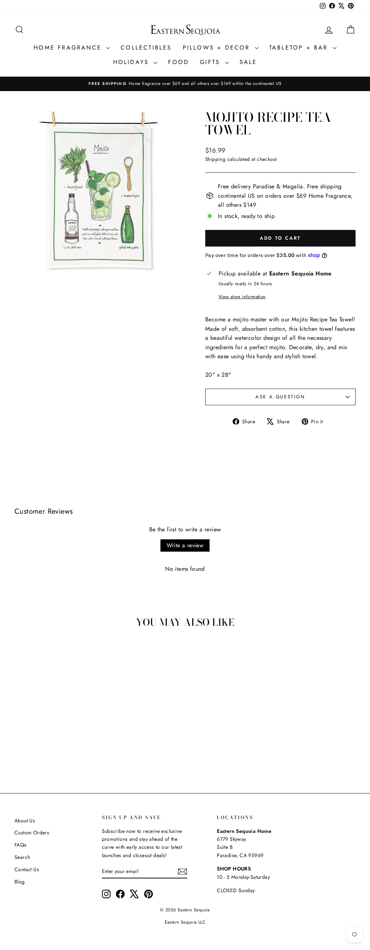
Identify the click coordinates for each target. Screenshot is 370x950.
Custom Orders (31, 832)
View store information (242, 296)
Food (178, 62)
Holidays (132, 62)
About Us (24, 820)
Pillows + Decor (218, 47)
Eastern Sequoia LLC (185, 922)
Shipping (215, 159)
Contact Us (26, 869)
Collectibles (146, 47)
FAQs (20, 844)
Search (22, 857)
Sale (248, 62)
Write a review (185, 545)
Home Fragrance (69, 47)
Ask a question (280, 396)
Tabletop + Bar (300, 47)
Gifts (211, 62)
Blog (19, 881)
